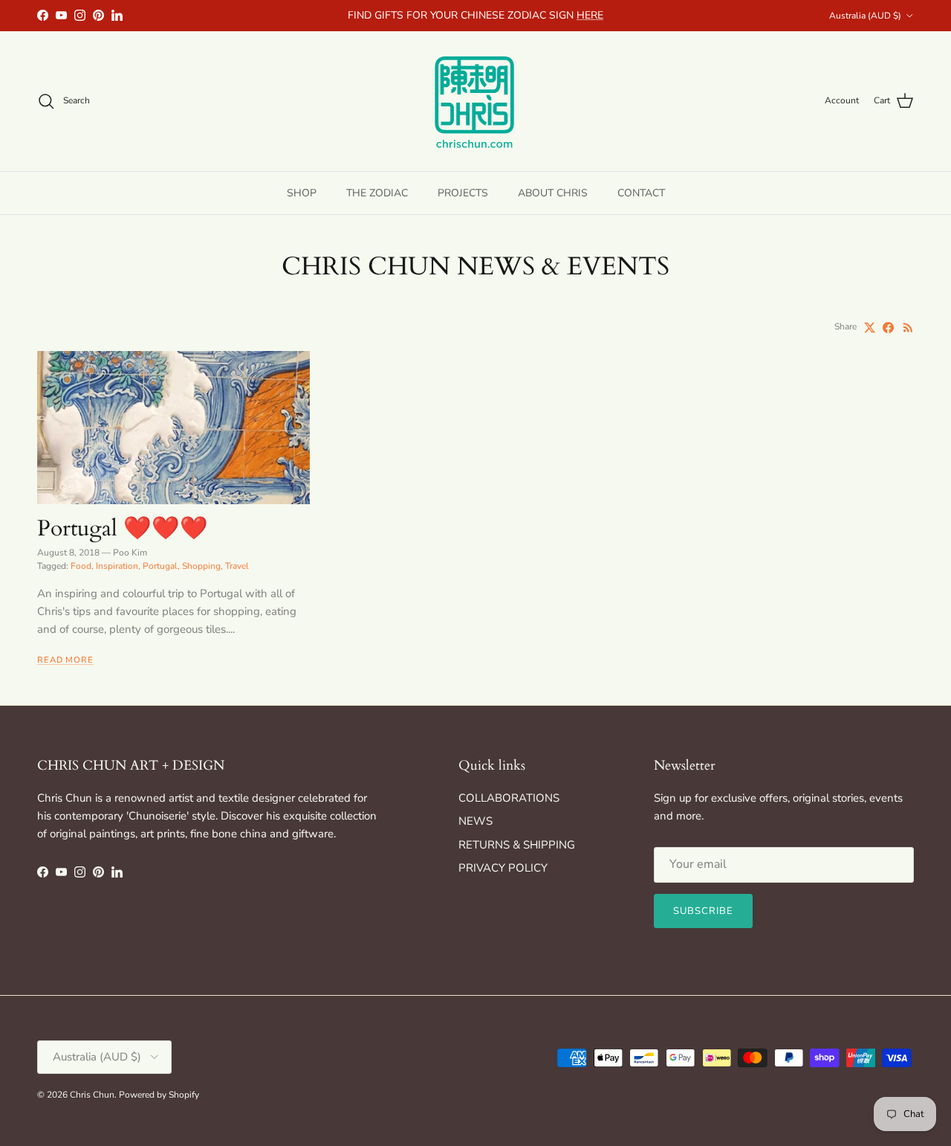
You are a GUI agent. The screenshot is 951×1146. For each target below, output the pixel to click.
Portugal (160, 566)
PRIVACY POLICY (503, 867)
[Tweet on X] (869, 327)
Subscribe (703, 911)
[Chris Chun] (475, 101)
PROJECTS (463, 192)
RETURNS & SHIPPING (516, 844)
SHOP (302, 192)
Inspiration (117, 566)
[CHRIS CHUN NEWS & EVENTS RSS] (908, 327)
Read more (65, 660)
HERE (590, 15)
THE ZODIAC (377, 192)
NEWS (475, 821)
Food (81, 566)
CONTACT (641, 192)
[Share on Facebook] (888, 327)
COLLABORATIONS (508, 798)
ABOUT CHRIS (553, 192)
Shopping (201, 566)
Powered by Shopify (159, 1095)
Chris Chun (92, 1095)
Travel (237, 566)
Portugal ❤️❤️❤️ (122, 528)
